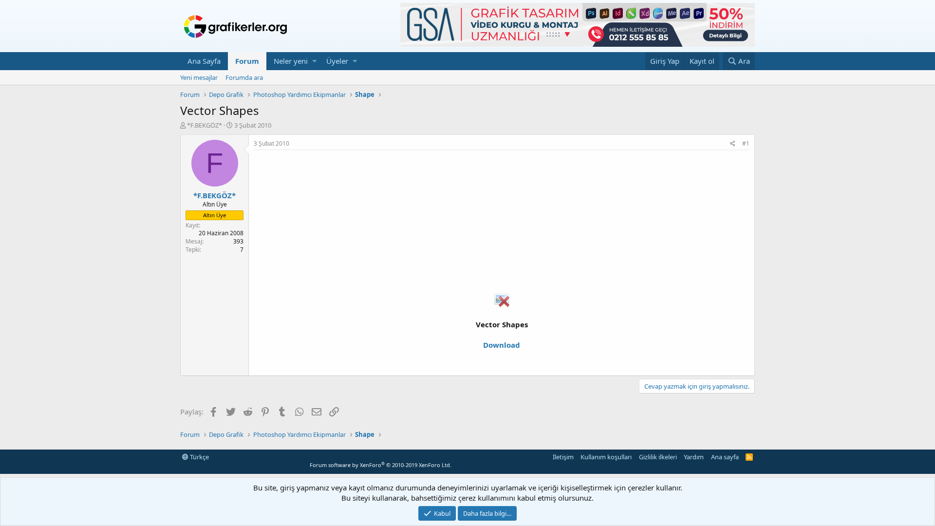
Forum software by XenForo (380, 465)
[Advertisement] (501, 223)
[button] (314, 61)
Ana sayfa (725, 456)
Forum (247, 61)
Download (501, 345)
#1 (745, 143)
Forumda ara (244, 77)
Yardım (694, 456)
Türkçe (198, 456)
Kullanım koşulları (606, 456)
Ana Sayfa (204, 61)
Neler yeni (291, 61)
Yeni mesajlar (199, 77)
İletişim (563, 456)
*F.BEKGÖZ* (204, 125)
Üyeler (337, 61)
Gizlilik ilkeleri (658, 456)
